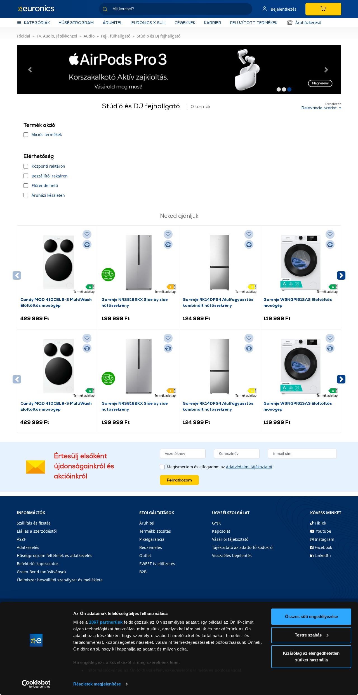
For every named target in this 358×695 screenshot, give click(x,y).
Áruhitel (113, 22)
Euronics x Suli (148, 22)
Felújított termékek (253, 22)
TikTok (320, 523)
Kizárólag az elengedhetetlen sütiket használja (311, 656)
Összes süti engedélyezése (311, 616)
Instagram (324, 539)
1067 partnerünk (106, 622)
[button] (31, 69)
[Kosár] (323, 9)
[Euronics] (39, 9)
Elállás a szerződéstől (37, 531)
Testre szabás (308, 635)
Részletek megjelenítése (97, 684)
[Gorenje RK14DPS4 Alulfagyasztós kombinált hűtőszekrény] (220, 262)
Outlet (145, 555)
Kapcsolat (221, 531)
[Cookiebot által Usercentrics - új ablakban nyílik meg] (36, 684)
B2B (143, 571)
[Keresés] (245, 10)
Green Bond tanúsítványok (41, 571)
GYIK (216, 523)
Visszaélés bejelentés (232, 555)
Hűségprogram (76, 22)
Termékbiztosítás (155, 531)
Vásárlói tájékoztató (230, 539)
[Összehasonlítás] (87, 244)
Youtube (323, 531)
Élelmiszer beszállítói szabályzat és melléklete (60, 579)
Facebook (323, 547)
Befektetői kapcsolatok (37, 563)
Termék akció (39, 125)
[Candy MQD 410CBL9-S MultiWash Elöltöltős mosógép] (57, 262)
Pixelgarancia (151, 539)
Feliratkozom (179, 480)
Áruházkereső (308, 22)
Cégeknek (185, 22)
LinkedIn (322, 555)
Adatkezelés (28, 547)
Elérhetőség (38, 156)
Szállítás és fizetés (34, 523)
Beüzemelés (150, 547)
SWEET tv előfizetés (157, 563)
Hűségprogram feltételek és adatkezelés (54, 555)
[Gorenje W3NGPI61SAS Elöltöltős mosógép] (300, 262)
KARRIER (212, 22)
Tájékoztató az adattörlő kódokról (243, 547)
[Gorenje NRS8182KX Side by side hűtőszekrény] (139, 262)
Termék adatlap (84, 292)
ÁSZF (21, 539)
